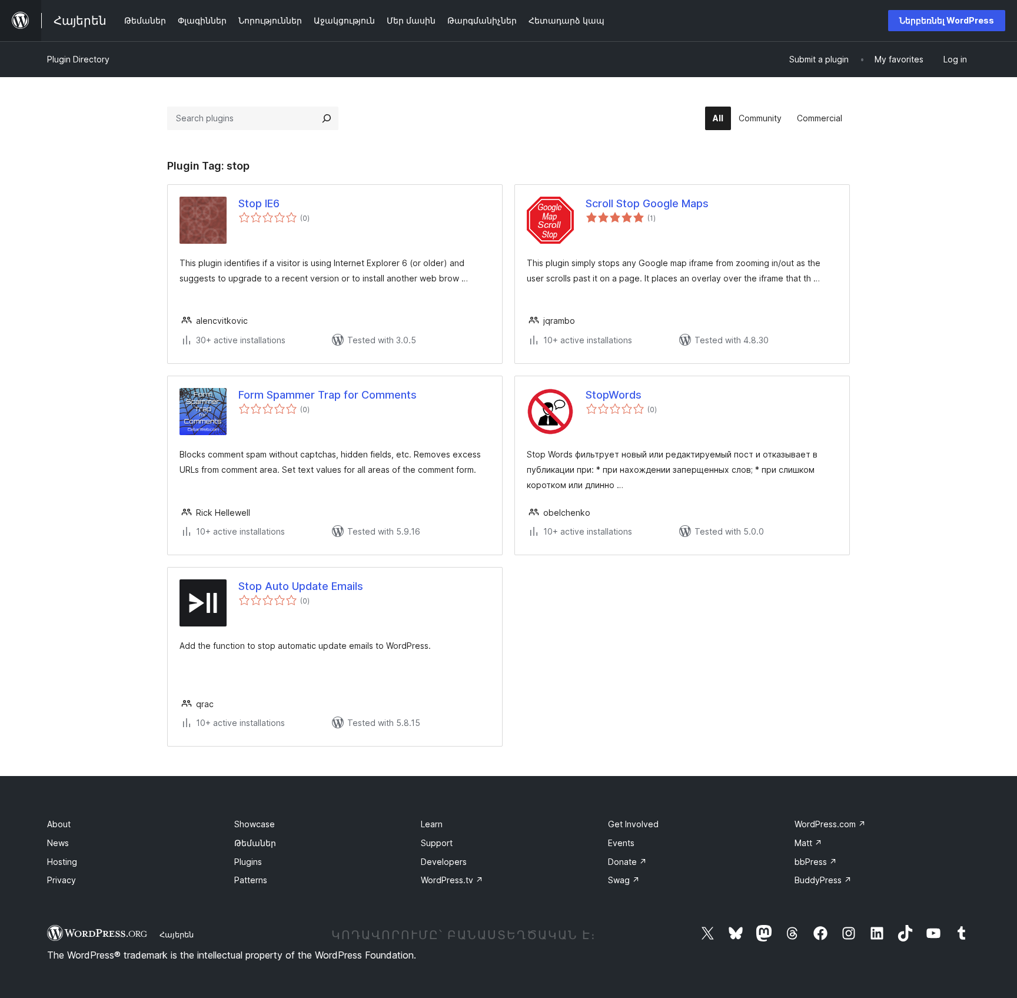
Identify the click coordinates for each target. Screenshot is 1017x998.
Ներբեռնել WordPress (946, 20)
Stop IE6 (259, 203)
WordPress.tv (452, 880)
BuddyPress (823, 880)
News (58, 843)
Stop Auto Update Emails (300, 586)
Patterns (250, 880)
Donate (627, 862)
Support (437, 843)
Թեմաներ (255, 843)
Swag (624, 880)
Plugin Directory (78, 59)
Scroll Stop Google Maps (647, 203)
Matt (808, 843)
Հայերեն (176, 934)
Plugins (248, 862)
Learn (432, 824)
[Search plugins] (326, 118)
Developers (444, 862)
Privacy (61, 880)
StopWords (614, 395)
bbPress (816, 862)
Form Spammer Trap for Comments (327, 395)
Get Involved (633, 824)
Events (621, 843)
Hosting (62, 862)
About (59, 824)
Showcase (254, 824)
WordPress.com (830, 824)
